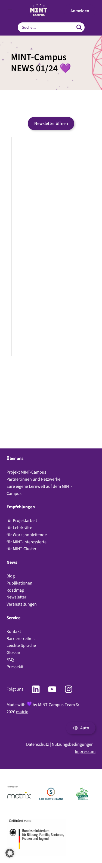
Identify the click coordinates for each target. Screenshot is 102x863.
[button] (79, 10)
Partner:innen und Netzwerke (33, 479)
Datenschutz (37, 744)
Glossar (13, 652)
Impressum (85, 751)
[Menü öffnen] (10, 11)
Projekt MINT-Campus (26, 472)
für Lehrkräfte (19, 527)
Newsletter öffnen (51, 123)
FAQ (10, 659)
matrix (22, 712)
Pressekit (15, 667)
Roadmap (15, 590)
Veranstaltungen (22, 604)
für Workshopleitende (27, 535)
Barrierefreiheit (21, 638)
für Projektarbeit (22, 520)
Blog (11, 576)
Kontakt (14, 631)
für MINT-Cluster (21, 548)
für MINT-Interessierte (27, 542)
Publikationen (19, 583)
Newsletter (16, 597)
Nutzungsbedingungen (73, 744)
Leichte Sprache (21, 645)
